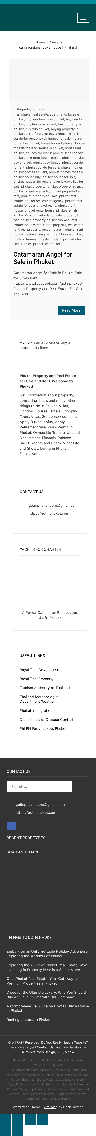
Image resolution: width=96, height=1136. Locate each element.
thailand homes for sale (31, 239)
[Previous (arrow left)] (5, 1130)
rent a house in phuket (58, 229)
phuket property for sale (39, 196)
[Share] (30, 1119)
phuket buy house (46, 162)
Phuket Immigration (36, 710)
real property (30, 229)
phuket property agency (65, 186)
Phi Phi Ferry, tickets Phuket (43, 728)
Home (25, 342)
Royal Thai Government (39, 669)
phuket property (33, 186)
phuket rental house (39, 210)
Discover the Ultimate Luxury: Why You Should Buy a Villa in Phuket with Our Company (46, 994)
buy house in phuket (41, 124)
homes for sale (59, 138)
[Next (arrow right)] (17, 1130)
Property (23, 109)
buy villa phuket (37, 129)
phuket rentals (67, 210)
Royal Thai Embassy (37, 679)
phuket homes (72, 167)
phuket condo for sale (42, 167)
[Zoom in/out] (5, 1119)
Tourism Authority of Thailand (45, 687)
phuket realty (46, 205)
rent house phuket (68, 234)
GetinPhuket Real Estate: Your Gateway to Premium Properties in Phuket (42, 980)
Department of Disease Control (46, 719)
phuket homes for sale (66, 172)
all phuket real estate (32, 114)
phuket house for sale (58, 177)
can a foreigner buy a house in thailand (54, 133)
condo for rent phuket (29, 138)
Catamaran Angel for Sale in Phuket (42, 258)
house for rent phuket (57, 143)
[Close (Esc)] (42, 1119)
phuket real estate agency (44, 201)
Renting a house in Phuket (28, 1019)
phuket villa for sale (47, 215)
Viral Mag (51, 1107)
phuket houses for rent (30, 181)
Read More (71, 310)
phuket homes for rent (30, 172)
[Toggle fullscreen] (17, 1119)
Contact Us (45, 1047)
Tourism (38, 109)
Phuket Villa (22, 215)
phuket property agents (31, 191)
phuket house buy (27, 177)
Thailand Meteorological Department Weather (40, 699)
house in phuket (51, 148)
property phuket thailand (51, 220)
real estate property (51, 225)
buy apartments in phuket (45, 119)
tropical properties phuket (40, 244)
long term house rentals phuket (49, 157)
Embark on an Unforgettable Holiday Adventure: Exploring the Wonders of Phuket (47, 953)
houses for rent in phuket (44, 153)
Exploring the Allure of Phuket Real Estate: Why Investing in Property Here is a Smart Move (47, 967)
